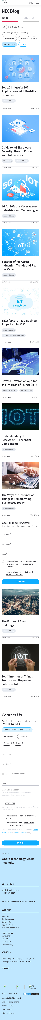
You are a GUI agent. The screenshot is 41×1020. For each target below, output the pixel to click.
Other (18, 743)
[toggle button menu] (37, 3)
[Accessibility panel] (31, 2)
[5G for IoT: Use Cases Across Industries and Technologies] (20, 200)
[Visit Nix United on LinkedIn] (5, 976)
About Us (5, 916)
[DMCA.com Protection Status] (31, 994)
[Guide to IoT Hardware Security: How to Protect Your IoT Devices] (20, 141)
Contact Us (6, 922)
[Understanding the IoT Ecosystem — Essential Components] (20, 430)
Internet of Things (9, 44)
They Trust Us (7, 933)
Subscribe (20, 581)
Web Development (9, 33)
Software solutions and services (17, 730)
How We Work (7, 925)
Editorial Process (8, 1013)
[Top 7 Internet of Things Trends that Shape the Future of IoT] (20, 670)
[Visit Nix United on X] (28, 976)
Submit (20, 843)
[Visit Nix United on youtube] (36, 976)
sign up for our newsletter (20, 901)
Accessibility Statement (11, 998)
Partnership (24, 736)
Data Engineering (9, 39)
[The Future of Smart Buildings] (20, 615)
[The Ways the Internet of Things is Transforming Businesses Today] (20, 488)
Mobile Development (17, 27)
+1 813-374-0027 (8, 893)
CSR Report (6, 942)
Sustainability (7, 944)
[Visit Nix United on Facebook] (13, 976)
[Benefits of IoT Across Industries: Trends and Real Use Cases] (20, 255)
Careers (5, 939)
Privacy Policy (7, 1005)
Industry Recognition (10, 928)
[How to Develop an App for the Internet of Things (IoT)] (20, 374)
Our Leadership (8, 919)
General (23, 33)
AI (34, 39)
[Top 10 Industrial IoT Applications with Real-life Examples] (20, 68)
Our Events (6, 936)
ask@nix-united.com (10, 890)
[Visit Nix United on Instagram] (20, 976)
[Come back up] (37, 1015)
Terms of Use (7, 1009)
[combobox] (6, 774)
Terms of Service (21, 833)
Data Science (24, 39)
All (4, 27)
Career (6, 743)
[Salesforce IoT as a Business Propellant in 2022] (20, 314)
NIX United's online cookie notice (20, 573)
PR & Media (8, 736)
